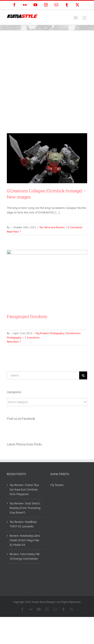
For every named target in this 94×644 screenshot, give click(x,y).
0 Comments (75, 227)
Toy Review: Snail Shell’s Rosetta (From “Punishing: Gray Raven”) (25, 507)
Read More (13, 231)
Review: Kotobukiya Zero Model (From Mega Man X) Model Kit (25, 540)
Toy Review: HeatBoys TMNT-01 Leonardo (23, 524)
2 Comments (32, 337)
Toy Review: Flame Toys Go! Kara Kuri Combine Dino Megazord (24, 489)
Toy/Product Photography (49, 333)
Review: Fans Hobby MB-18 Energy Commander (25, 556)
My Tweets (56, 485)
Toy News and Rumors (52, 227)
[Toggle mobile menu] (84, 17)
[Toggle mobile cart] (75, 17)
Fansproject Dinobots (27, 316)
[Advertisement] (47, 79)
